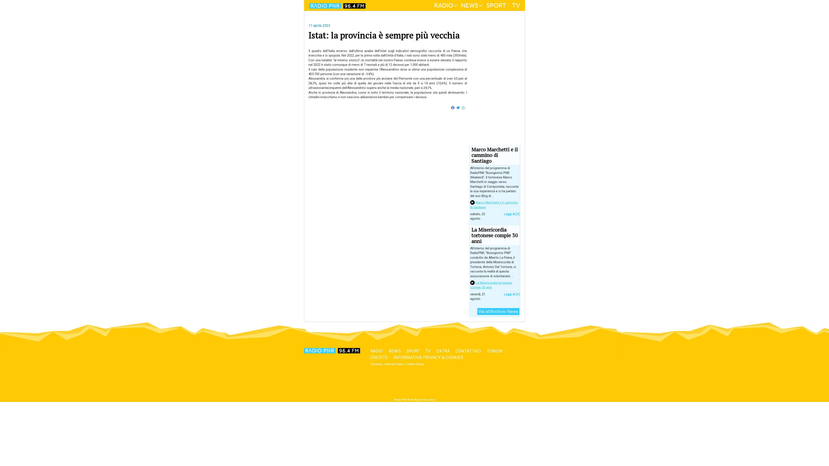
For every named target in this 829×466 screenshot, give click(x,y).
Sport (496, 5)
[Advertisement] (388, 167)
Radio (443, 5)
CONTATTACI (468, 351)
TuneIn (494, 351)
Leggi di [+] (511, 214)
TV (516, 5)
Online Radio (415, 364)
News (469, 5)
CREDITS (379, 357)
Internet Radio (394, 364)
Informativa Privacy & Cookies (428, 357)
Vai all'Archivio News (498, 311)
